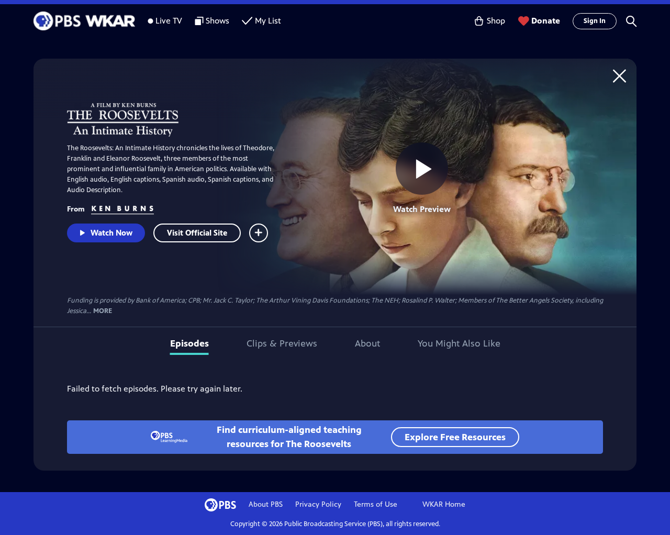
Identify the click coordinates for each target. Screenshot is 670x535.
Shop (496, 21)
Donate (545, 21)
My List (268, 21)
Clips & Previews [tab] (282, 343)
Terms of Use (375, 504)
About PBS (266, 504)
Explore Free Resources (455, 437)
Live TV (168, 21)
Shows (217, 21)
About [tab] (367, 343)
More (102, 311)
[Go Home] (619, 75)
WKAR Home (443, 504)
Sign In (595, 21)
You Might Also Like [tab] (459, 343)
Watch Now (111, 233)
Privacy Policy (318, 504)
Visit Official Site (197, 233)
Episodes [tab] (189, 343)
